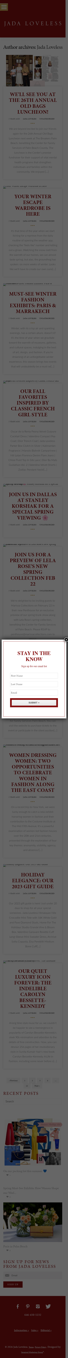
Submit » (34, 702)
